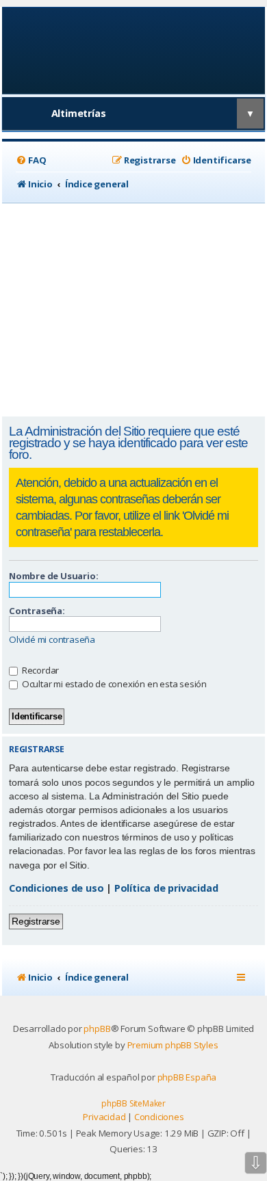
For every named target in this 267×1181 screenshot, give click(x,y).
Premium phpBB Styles (172, 1045)
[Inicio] (133, 50)
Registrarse (36, 921)
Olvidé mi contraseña (52, 640)
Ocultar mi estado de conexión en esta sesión (113, 684)
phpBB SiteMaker (133, 1103)
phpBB (97, 1028)
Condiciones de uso (56, 887)
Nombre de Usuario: (53, 576)
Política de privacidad (166, 887)
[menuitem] (31, 160)
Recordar (39, 670)
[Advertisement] (133, 310)
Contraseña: (37, 611)
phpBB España (187, 1077)
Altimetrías (78, 113)
